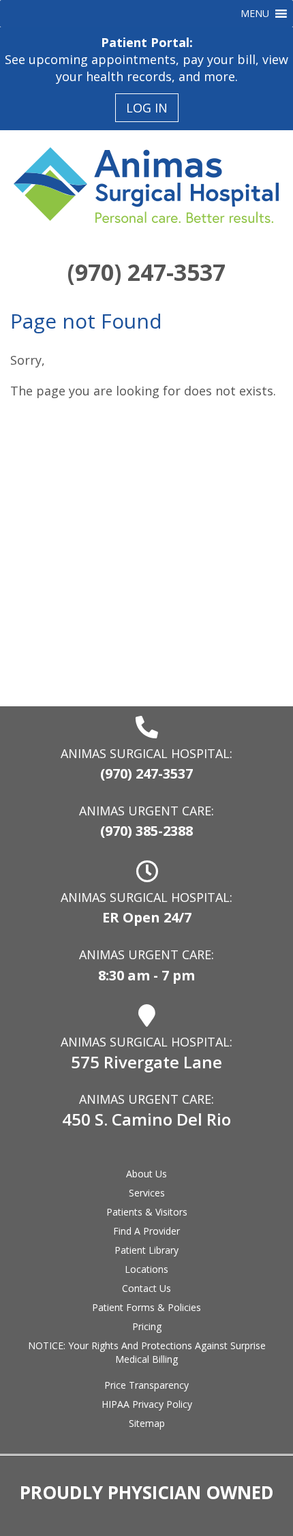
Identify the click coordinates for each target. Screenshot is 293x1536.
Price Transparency (146, 1385)
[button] (255, 13)
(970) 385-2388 (146, 831)
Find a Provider (146, 1230)
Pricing (146, 1326)
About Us (146, 1173)
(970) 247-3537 (146, 272)
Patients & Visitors (146, 1211)
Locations (146, 1269)
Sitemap (147, 1423)
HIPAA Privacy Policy (147, 1404)
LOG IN (147, 108)
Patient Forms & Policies (146, 1307)
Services (147, 1192)
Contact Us (146, 1288)
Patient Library (146, 1250)
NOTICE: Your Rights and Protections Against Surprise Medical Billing (147, 1352)
